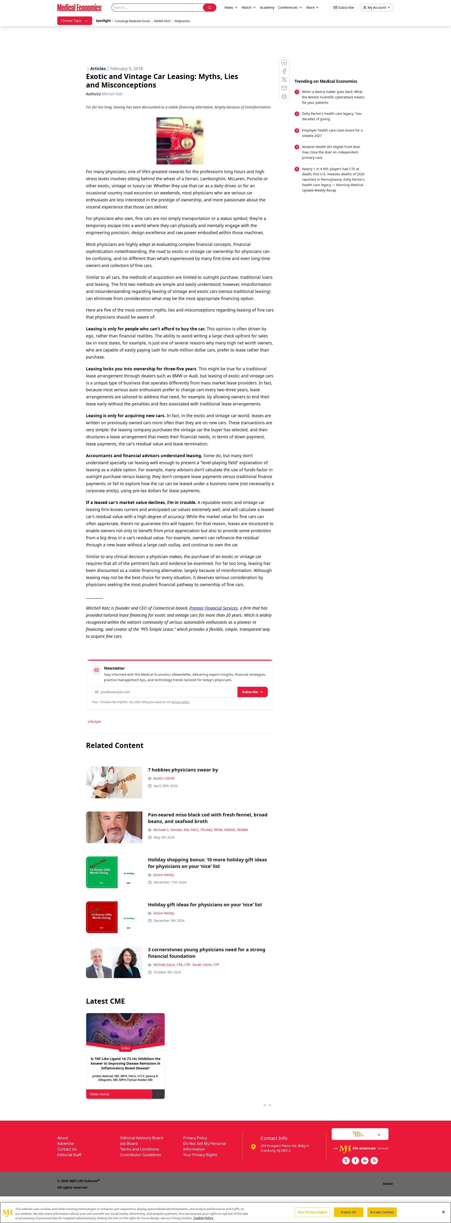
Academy (267, 7)
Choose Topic (71, 20)
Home (388, 1183)
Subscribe (250, 692)
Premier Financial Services (213, 608)
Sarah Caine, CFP (205, 964)
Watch (247, 7)
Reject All (348, 1212)
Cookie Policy (203, 1218)
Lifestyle (94, 721)
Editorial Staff (69, 1154)
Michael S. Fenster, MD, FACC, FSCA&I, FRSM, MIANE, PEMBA (200, 829)
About (62, 1137)
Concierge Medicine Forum (132, 21)
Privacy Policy (195, 1137)
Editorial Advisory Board (141, 1137)
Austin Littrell (164, 778)
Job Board (129, 1143)
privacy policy (180, 702)
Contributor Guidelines (140, 1154)
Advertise (65, 1143)
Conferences (288, 7)
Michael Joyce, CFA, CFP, (172, 964)
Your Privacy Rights (200, 1154)
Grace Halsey (163, 874)
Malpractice (182, 21)
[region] (225, 1212)
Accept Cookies (382, 1212)
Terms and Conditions (139, 1149)
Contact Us (67, 1149)
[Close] (443, 1212)
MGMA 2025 (162, 21)
